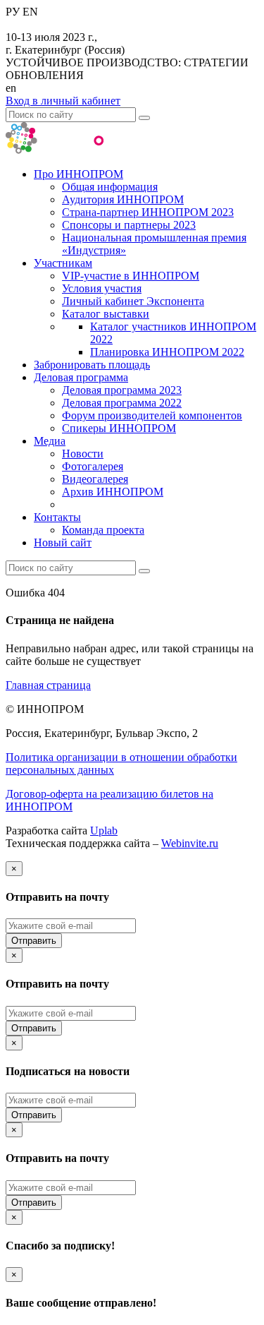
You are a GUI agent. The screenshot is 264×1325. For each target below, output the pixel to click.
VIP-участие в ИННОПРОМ (130, 276)
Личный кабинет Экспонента (133, 301)
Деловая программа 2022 (122, 403)
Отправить (33, 940)
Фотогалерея (92, 466)
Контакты (57, 517)
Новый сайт (63, 542)
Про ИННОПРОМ (78, 174)
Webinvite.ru (189, 843)
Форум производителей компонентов (152, 415)
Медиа (49, 441)
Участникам (63, 263)
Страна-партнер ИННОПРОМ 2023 (148, 212)
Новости (82, 454)
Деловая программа (81, 377)
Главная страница (48, 685)
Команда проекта (103, 530)
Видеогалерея (95, 479)
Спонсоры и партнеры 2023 (129, 225)
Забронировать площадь (92, 365)
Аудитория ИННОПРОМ (123, 199)
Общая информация (110, 187)
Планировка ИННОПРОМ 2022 (167, 352)
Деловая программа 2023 (122, 390)
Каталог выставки (105, 314)
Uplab (104, 831)
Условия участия (102, 288)
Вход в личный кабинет (63, 101)
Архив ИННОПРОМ (112, 492)
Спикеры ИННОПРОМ (119, 428)
